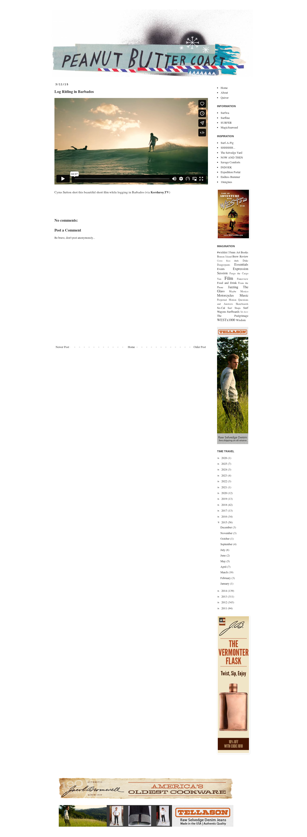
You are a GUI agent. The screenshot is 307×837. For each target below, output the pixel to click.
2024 (224, 469)
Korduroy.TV (160, 192)
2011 (224, 608)
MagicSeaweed (229, 127)
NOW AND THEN (232, 157)
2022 (224, 481)
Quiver (225, 97)
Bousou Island (224, 256)
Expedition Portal (230, 172)
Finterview (242, 279)
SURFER (226, 122)
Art (238, 252)
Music (244, 295)
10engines (226, 182)
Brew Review (240, 256)
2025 (224, 463)
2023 (224, 475)
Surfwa (225, 113)
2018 (224, 505)
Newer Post (62, 347)
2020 (224, 493)
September (226, 544)
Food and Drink (227, 283)
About (224, 92)
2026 (224, 458)
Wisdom (241, 320)
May (223, 561)
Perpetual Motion (226, 299)
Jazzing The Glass (232, 289)
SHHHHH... (228, 147)
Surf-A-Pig (227, 143)
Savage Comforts (230, 162)
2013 (224, 596)
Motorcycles (225, 295)
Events (221, 269)
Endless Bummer (230, 177)
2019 (224, 499)
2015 (224, 522)
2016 (224, 516)
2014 (224, 591)
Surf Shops (234, 308)
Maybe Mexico (238, 291)
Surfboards (233, 311)
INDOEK (226, 167)
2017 (224, 510)
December (226, 527)
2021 (224, 487)
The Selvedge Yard (231, 152)
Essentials (241, 264)
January (225, 583)
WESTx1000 (226, 320)
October (225, 538)
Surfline (225, 118)
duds (236, 260)
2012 (224, 602)
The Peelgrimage (232, 316)
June (223, 555)
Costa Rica (223, 260)
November (226, 533)
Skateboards (242, 303)
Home (131, 347)
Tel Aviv (244, 311)
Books (244, 252)
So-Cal (221, 308)
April (223, 566)
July (223, 550)
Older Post (200, 347)
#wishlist (222, 252)
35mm (231, 252)
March (224, 572)
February (225, 578)
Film (228, 278)
